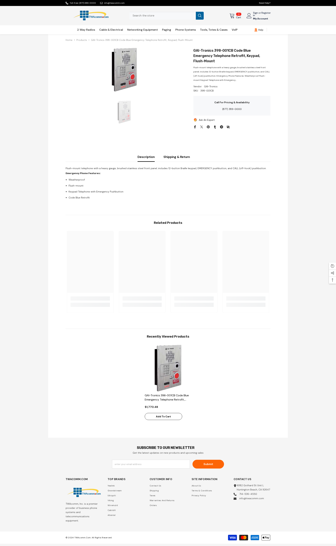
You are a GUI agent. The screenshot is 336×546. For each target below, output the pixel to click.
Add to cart (163, 416)
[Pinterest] (208, 126)
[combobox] (163, 16)
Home (69, 40)
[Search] (167, 16)
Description (146, 157)
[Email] (228, 126)
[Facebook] (195, 126)
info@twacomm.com (114, 3)
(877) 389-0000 (87, 3)
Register (266, 13)
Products (81, 40)
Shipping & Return (176, 157)
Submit (208, 464)
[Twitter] (201, 126)
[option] (124, 70)
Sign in (255, 14)
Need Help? (264, 3)
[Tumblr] (214, 126)
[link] (258, 29)
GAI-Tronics (211, 86)
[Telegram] (221, 126)
